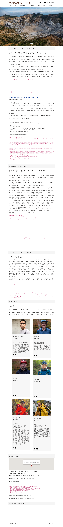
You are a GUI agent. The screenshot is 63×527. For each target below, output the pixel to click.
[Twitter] (37, 449)
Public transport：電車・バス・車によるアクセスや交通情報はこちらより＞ (22, 498)
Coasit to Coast (24, 435)
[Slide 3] (32, 43)
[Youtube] (45, 2)
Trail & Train (15, 432)
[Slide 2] (31, 43)
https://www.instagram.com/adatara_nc (19, 134)
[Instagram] (40, 2)
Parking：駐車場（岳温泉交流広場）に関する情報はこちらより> (20, 495)
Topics (47, 210)
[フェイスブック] (42, 2)
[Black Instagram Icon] (49, 523)
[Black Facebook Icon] (50, 523)
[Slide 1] (30, 43)
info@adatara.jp (16, 132)
